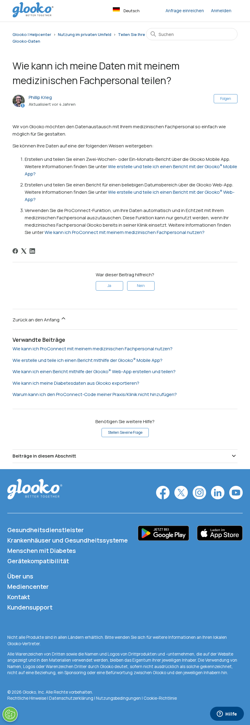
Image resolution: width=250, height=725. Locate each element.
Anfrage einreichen (185, 10)
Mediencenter (28, 586)
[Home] (32, 15)
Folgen (225, 98)
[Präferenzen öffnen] (10, 714)
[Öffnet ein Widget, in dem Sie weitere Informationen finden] (227, 714)
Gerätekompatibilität (38, 561)
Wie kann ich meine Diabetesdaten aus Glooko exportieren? (75, 383)
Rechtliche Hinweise (27, 698)
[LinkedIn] (32, 251)
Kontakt (18, 597)
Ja (109, 285)
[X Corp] (24, 251)
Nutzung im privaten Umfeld (84, 34)
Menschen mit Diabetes (41, 550)
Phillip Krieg (40, 97)
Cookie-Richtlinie (160, 698)
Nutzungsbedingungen (119, 698)
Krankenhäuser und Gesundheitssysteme (67, 540)
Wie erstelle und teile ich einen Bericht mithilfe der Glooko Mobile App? (87, 360)
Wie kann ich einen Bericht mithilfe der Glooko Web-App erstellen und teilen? (94, 371)
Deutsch (131, 10)
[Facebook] (15, 251)
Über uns (20, 576)
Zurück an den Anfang (36, 320)
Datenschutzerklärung (71, 698)
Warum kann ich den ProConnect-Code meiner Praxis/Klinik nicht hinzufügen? (94, 394)
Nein (141, 285)
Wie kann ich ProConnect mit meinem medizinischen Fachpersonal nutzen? (125, 232)
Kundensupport (29, 607)
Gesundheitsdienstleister (45, 530)
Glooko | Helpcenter (31, 34)
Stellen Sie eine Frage (125, 432)
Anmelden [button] (221, 10)
